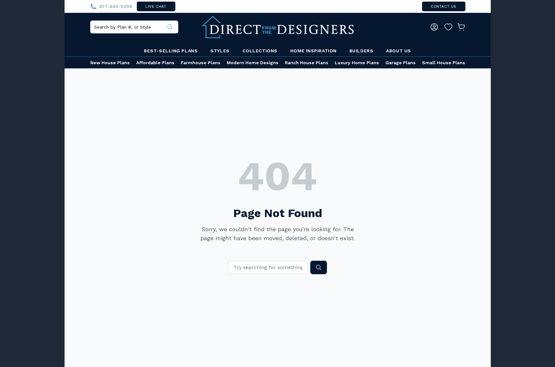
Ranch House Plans (306, 62)
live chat (155, 6)
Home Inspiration (313, 50)
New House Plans (110, 62)
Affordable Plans (155, 62)
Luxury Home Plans (357, 62)
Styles (219, 50)
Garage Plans (400, 62)
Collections (260, 50)
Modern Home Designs (252, 62)
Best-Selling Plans (171, 50)
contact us (443, 6)
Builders (361, 50)
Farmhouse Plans (200, 62)
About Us (398, 50)
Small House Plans (443, 62)
